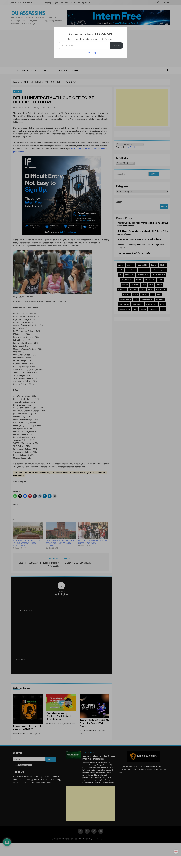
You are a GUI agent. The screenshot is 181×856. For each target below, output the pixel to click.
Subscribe (116, 45)
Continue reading (90, 52)
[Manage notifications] (176, 852)
